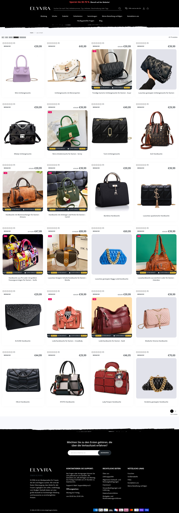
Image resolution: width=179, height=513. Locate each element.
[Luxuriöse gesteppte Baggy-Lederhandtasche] (112, 254)
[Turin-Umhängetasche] (112, 130)
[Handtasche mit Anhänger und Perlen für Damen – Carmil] (67, 191)
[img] (8, 43)
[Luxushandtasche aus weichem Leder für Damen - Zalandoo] (156, 254)
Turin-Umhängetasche (112, 154)
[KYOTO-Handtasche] (67, 378)
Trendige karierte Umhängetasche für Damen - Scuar (111, 93)
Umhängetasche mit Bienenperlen (67, 93)
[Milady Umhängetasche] (23, 130)
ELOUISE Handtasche (22, 341)
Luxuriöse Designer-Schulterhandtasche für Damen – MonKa (67, 279)
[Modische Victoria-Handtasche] (156, 317)
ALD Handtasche (156, 154)
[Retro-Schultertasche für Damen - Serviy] (67, 130)
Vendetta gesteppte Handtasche (156, 402)
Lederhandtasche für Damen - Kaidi (112, 341)
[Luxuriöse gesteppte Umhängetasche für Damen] (156, 69)
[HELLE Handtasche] (23, 378)
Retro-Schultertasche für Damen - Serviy (67, 154)
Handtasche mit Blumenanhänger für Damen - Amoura (23, 216)
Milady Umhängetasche (22, 154)
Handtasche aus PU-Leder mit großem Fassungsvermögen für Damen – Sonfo (23, 279)
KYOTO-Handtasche (67, 402)
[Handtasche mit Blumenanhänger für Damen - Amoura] (23, 191)
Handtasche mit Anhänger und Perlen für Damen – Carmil (67, 216)
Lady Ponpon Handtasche (111, 402)
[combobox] (88, 8)
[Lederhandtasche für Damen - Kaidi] (112, 317)
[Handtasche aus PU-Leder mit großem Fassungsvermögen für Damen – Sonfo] (23, 254)
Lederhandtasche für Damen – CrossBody (67, 341)
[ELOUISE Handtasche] (23, 317)
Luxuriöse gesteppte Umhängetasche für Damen (156, 93)
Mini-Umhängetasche (23, 93)
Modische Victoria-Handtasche (156, 341)
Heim (31, 33)
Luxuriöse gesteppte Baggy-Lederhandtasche (111, 279)
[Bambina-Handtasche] (112, 191)
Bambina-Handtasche (112, 216)
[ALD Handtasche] (156, 130)
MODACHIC (7, 46)
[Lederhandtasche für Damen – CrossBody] (67, 317)
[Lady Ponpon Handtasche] (112, 378)
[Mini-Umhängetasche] (23, 69)
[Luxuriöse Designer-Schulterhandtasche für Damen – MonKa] (67, 254)
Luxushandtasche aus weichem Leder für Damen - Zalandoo (156, 279)
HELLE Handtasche (23, 402)
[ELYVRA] (40, 8)
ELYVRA (37, 510)
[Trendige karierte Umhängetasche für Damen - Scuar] (112, 69)
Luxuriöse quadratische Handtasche (156, 216)
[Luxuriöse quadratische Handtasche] (156, 191)
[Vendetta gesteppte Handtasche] (156, 378)
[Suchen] (120, 8)
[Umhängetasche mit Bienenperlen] (67, 69)
